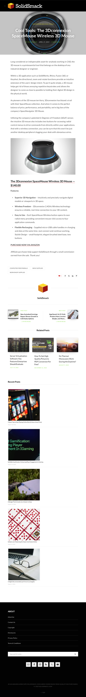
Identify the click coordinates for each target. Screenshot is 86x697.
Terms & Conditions (14, 643)
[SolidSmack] (25, 6)
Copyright (11, 627)
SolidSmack (32, 42)
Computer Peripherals (19, 268)
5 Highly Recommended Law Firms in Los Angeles (21, 581)
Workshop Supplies (17, 272)
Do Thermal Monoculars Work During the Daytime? (67, 359)
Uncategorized (38, 24)
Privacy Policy (12, 638)
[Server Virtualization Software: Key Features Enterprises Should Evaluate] (18, 345)
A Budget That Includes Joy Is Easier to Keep (20, 502)
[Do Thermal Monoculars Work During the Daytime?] (67, 345)
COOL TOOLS (49, 24)
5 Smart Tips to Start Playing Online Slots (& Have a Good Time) (25, 422)
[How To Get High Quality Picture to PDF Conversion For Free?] (43, 345)
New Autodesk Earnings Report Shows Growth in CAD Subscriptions (29, 316)
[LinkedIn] (72, 275)
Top (43, 692)
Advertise (11, 617)
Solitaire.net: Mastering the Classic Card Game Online (22, 542)
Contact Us (11, 622)
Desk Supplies (38, 268)
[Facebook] (65, 275)
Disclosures (12, 633)
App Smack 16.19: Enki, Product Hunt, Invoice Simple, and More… (57, 316)
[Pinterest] (76, 275)
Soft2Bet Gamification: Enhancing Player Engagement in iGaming (25, 462)
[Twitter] (69, 275)
